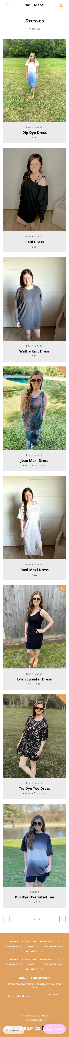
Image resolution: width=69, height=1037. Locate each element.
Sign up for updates (34, 978)
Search (14, 941)
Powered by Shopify (34, 1019)
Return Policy (15, 946)
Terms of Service (52, 946)
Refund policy (34, 951)
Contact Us (29, 941)
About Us (33, 946)
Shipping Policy (49, 941)
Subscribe (52, 994)
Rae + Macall (34, 5)
